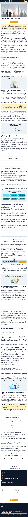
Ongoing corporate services (5, 512)
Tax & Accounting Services (5, 511)
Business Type (16, 492)
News (3, 508)
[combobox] (3, 493)
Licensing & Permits (11, 511)
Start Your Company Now (14, 21)
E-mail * (16, 489)
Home (1, 508)
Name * (3, 489)
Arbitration (10, 512)
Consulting (3, 1)
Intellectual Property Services (18, 511)
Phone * (3, 492)
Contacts (5, 508)
